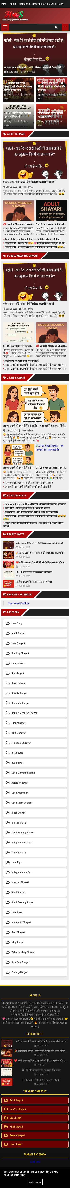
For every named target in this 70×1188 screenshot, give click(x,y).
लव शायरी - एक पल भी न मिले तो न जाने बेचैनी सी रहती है (28, 486)
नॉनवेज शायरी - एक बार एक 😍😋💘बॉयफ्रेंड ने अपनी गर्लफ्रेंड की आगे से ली (36, 243)
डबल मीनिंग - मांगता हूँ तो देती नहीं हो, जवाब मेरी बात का (27, 508)
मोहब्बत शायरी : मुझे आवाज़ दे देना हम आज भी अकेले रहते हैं (29, 482)
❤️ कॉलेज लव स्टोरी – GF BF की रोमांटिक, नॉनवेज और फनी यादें (51, 86)
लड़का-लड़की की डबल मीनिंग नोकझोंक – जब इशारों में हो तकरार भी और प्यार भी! (36, 364)
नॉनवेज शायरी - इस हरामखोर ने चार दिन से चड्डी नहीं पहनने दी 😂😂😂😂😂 (36, 247)
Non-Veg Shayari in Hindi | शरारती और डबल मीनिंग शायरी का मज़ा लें (51, 224)
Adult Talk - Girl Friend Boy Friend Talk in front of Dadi (32, 239)
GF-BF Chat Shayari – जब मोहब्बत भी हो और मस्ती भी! (51, 467)
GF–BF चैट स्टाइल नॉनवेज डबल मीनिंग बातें (17, 115)
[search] (56, 27)
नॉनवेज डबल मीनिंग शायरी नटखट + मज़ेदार (50, 115)
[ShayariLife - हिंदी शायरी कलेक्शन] (15, 16)
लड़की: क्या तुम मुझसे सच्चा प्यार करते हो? (22, 361)
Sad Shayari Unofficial (18, 603)
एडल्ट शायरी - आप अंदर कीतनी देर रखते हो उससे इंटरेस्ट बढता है (31, 512)
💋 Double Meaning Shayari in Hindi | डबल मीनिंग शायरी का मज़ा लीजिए (18, 224)
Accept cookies (35, 1182)
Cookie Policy (18, 1175)
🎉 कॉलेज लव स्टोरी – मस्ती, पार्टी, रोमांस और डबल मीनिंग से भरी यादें (18, 86)
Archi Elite (35, 1161)
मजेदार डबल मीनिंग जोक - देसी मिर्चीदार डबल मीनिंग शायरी (32, 67)
